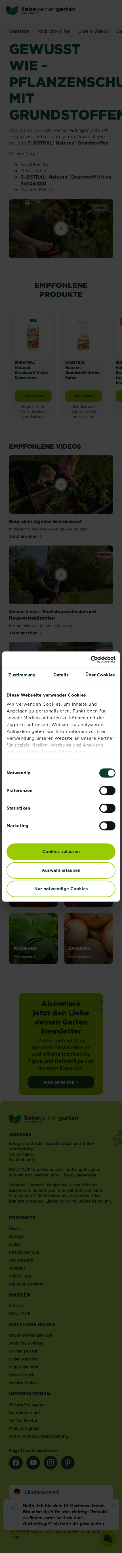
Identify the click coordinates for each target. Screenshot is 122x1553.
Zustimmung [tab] (21, 675)
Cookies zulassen (61, 851)
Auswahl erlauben (61, 870)
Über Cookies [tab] (100, 675)
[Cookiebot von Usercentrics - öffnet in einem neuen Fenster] (90, 659)
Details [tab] (61, 675)
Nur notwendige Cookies (61, 889)
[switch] (107, 790)
